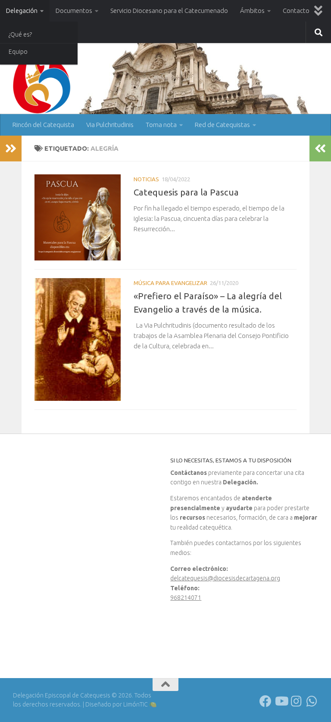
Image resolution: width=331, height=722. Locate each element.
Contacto (296, 10)
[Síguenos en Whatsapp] (312, 701)
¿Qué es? (20, 34)
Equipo (18, 51)
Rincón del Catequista (43, 124)
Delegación (21, 10)
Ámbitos (252, 10)
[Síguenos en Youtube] (281, 701)
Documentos (74, 10)
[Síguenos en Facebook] (265, 701)
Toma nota (161, 124)
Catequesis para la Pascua (186, 192)
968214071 (185, 597)
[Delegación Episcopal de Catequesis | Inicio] (43, 87)
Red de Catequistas (222, 124)
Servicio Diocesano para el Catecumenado (169, 10)
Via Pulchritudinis (110, 124)
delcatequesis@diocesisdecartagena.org (225, 578)
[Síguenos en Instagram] (296, 701)
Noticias (146, 179)
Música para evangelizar (170, 283)
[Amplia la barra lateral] (11, 148)
